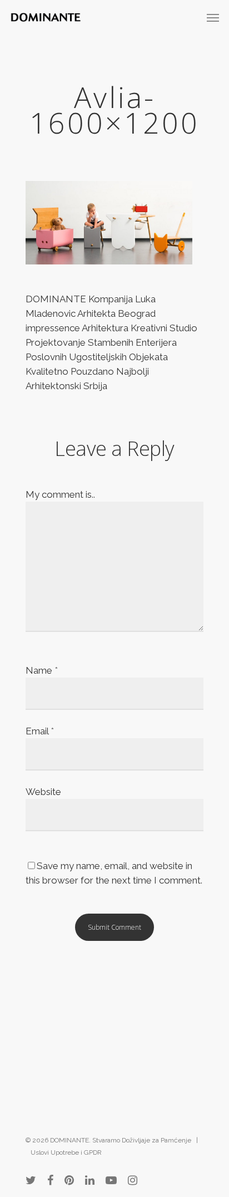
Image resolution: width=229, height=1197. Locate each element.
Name (42, 670)
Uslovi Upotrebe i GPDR (66, 1152)
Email (40, 731)
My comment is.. (60, 494)
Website (43, 791)
